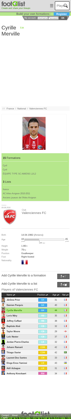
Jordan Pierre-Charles (18, 342)
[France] (24, 264)
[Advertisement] (35, 71)
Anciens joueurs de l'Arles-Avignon (19, 197)
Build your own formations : (41, 13)
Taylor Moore (13, 331)
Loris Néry (12, 315)
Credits (4, 418)
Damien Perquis (15, 305)
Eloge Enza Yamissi (17, 363)
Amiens (38, 235)
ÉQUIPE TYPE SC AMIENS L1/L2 (19, 174)
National (21, 108)
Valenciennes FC (38, 108)
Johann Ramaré (15, 347)
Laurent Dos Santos (17, 358)
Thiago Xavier (14, 352)
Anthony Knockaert (16, 373)
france (6, 189)
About (15, 415)
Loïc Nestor (12, 336)
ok (62, 18)
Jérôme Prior (13, 300)
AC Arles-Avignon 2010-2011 (16, 193)
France (10, 108)
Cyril (5, 165)
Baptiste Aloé (13, 326)
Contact (5, 415)
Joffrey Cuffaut (14, 321)
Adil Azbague (13, 368)
